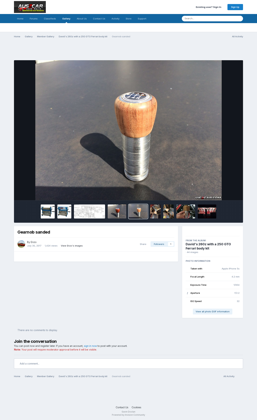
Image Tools (228, 194)
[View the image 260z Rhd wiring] (89, 211)
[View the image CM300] (64, 211)
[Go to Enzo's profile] (21, 244)
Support (142, 18)
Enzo (34, 242)
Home (20, 18)
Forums (34, 18)
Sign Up (235, 7)
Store (128, 18)
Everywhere (225, 18)
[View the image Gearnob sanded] (138, 211)
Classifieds (50, 18)
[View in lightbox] (128, 130)
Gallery (66, 18)
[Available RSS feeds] (239, 376)
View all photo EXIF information (213, 311)
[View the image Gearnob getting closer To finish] (155, 211)
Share (142, 244)
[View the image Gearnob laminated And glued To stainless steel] (185, 211)
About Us (82, 18)
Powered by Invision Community (128, 415)
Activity (115, 18)
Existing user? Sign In (209, 7)
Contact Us (99, 18)
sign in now (90, 345)
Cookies (136, 407)
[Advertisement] (77, 51)
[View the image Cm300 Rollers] (48, 211)
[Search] (239, 18)
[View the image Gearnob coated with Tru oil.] (117, 211)
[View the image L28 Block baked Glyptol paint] (207, 211)
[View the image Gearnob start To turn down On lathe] (168, 211)
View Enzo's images (72, 245)
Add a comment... (29, 363)
